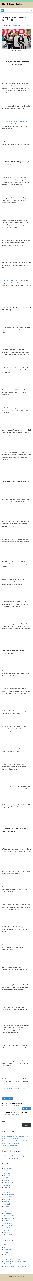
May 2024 (7, 1232)
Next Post (26, 1108)
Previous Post (8, 1099)
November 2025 (9, 1190)
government (7, 1252)
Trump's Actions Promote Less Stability (15, 1088)
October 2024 (8, 1220)
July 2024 (7, 1228)
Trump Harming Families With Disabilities (15, 1136)
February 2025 (8, 1211)
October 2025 (8, 1192)
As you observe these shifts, (11, 280)
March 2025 (7, 1209)
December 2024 (9, 1216)
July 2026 (7, 1171)
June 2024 (7, 1230)
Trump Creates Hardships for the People (14, 1141)
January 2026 (8, 1185)
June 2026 (7, 1173)
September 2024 (9, 1223)
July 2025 (7, 1199)
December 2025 (9, 1187)
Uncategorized (16, 25)
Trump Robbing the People (10, 1138)
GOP (5, 1247)
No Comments (26, 25)
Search (4, 1121)
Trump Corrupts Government (11, 1143)
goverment (7, 1249)
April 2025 (7, 1206)
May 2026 (7, 1175)
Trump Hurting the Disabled (12, 1103)
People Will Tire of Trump (10, 1145)
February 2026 (8, 1182)
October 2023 (8, 1235)
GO (5, 1245)
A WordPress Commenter (12, 1156)
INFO (24, 1276)
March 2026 (7, 1180)
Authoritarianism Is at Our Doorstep (14, 1112)
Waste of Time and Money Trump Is (15, 1266)
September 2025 (9, 1194)
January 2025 (8, 1213)
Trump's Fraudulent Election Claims (15, 1261)
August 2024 (8, 1225)
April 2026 (7, 1178)
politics (6, 1254)
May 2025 (7, 1204)
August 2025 (8, 1197)
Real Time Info (12, 4)
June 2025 (7, 1202)
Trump (6, 1257)
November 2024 (9, 1218)
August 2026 (8, 1168)
